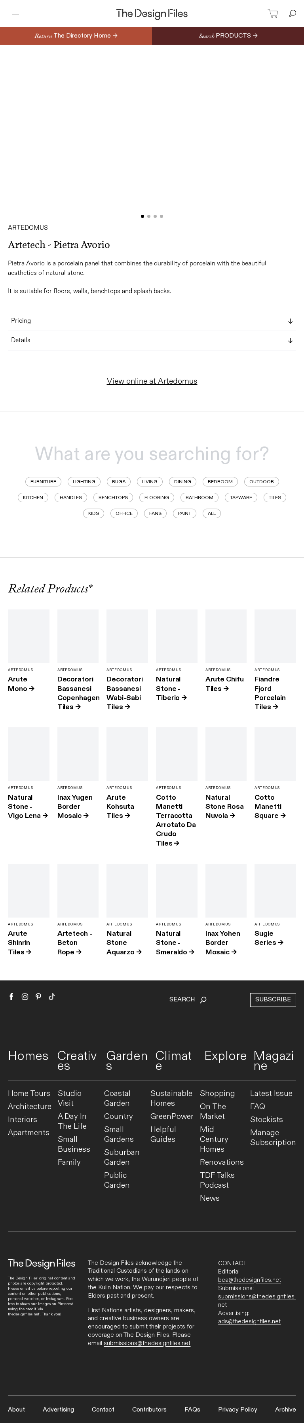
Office (124, 513)
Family (69, 1163)
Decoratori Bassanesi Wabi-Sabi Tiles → (124, 693)
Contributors (149, 1410)
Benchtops (113, 497)
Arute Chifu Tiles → (224, 684)
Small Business (74, 1144)
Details (20, 340)
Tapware (241, 497)
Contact (103, 1410)
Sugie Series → (269, 938)
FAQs (192, 1410)
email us (27, 1288)
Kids (93, 513)
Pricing (21, 321)
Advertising (58, 1410)
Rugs (118, 482)
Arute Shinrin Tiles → (19, 942)
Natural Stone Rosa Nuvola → (224, 806)
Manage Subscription (273, 1138)
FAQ (257, 1107)
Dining (182, 482)
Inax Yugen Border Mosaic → (75, 806)
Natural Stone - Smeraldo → (175, 942)
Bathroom (199, 497)
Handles (71, 497)
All (212, 513)
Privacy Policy (237, 1410)
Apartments (28, 1133)
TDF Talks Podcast (217, 1180)
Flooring (156, 497)
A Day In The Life (72, 1122)
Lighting (84, 482)
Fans (155, 513)
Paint (184, 513)
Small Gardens (119, 1135)
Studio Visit (70, 1099)
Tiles (275, 497)
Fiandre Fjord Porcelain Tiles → (270, 693)
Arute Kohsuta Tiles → (120, 806)
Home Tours (29, 1094)
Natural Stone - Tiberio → (171, 688)
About (16, 1410)
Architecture (29, 1107)
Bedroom (220, 482)
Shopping (217, 1094)
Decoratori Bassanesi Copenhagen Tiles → (78, 693)
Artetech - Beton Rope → (74, 942)
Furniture (43, 482)
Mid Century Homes (214, 1139)
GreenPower (172, 1117)
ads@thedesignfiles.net (249, 1321)
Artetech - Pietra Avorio (59, 244)
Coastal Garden (117, 1099)
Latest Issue (271, 1094)
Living (150, 482)
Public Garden (117, 1180)
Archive (285, 1410)
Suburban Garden (122, 1158)
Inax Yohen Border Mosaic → (222, 942)
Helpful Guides (163, 1135)
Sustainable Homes (171, 1099)
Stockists (266, 1120)
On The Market (213, 1112)
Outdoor (261, 482)
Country (118, 1117)
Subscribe (273, 999)
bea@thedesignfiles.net (249, 1280)
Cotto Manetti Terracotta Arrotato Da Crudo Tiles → (176, 820)
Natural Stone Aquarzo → (123, 942)
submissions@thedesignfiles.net (147, 1343)
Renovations (222, 1163)
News (210, 1198)
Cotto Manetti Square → (270, 806)
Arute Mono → (21, 684)
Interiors (22, 1120)
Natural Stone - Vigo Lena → (28, 806)
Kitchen (33, 497)
